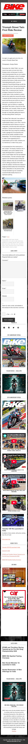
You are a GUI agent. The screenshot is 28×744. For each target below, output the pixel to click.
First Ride (11, 239)
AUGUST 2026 (6, 551)
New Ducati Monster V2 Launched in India (11, 664)
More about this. (6, 539)
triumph (7, 247)
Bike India (14, 7)
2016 (10, 241)
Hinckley (21, 244)
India (3, 245)
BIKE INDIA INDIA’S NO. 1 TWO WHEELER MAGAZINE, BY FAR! (16, 740)
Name (4, 281)
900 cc (13, 241)
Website (4, 296)
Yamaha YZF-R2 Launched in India (12, 530)
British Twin (16, 242)
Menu (15, 21)
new (18, 245)
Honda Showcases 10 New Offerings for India (12, 670)
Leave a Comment (8, 35)
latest (7, 245)
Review (16, 239)
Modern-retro (13, 245)
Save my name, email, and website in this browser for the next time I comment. (13, 306)
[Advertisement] (14, 622)
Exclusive (7, 244)
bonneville (5, 242)
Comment (5, 260)
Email (4, 288)
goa (17, 244)
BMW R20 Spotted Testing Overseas (11, 559)
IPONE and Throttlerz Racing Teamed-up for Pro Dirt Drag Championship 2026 (13, 649)
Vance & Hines (13, 247)
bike (16, 241)
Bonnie (10, 242)
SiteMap (14, 731)
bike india (20, 241)
